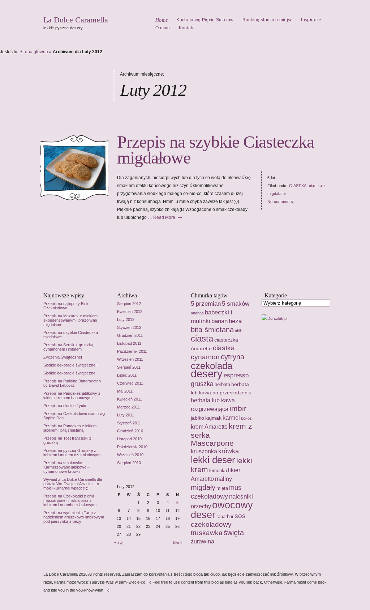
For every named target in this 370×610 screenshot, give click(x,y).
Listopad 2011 (129, 343)
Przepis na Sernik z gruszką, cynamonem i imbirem (68, 347)
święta (234, 533)
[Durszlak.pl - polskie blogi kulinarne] (274, 318)
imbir (237, 408)
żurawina (202, 541)
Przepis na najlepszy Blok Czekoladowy (66, 305)
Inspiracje (311, 19)
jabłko (197, 418)
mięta (222, 488)
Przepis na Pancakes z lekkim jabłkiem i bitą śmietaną (69, 428)
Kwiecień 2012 (129, 311)
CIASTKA (297, 185)
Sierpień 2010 (129, 463)
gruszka (202, 383)
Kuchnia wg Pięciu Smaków (204, 19)
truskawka (207, 533)
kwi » (177, 542)
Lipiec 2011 (127, 375)
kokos (246, 418)
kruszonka (204, 451)
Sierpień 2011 (129, 367)
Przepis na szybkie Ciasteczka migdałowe (215, 149)
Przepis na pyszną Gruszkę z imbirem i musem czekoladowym (71, 452)
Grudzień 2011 (130, 335)
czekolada (211, 366)
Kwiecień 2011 (129, 399)
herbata (222, 384)
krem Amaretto (209, 426)
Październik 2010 (132, 447)
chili (238, 331)
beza (235, 321)
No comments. (280, 201)
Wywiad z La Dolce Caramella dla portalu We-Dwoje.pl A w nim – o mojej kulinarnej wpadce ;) (72, 483)
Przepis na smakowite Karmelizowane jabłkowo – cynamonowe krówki (66, 467)
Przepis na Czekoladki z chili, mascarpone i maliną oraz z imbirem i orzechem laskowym (69, 500)
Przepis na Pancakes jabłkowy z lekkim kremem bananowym (71, 395)
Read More (168, 217)
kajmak (213, 418)
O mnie (162, 27)
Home (161, 20)
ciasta (202, 338)
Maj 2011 (125, 391)
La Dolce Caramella (75, 19)
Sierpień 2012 (129, 303)
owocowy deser (222, 510)
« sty (118, 542)
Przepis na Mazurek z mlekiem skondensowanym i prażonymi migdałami (70, 320)
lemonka (218, 470)
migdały (203, 487)
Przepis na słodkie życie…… (68, 405)
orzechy (201, 506)
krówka (228, 451)
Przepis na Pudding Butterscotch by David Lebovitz (72, 383)
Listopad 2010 (129, 439)
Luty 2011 (125, 415)
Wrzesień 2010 (130, 455)
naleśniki (241, 496)
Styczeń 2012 (129, 327)
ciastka (224, 348)
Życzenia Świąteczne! (62, 357)
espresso (236, 375)
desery (207, 374)
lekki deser (213, 459)
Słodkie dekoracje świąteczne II (71, 365)
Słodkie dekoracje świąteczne (69, 373)
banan (219, 321)
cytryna (232, 357)
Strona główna (34, 51)
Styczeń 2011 (129, 423)
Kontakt (186, 27)
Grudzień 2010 (130, 431)
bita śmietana (212, 329)
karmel (231, 417)
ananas (197, 313)
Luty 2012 (125, 319)
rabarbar (224, 516)
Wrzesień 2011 (130, 359)
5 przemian (206, 303)
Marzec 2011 (128, 407)
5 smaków (235, 303)
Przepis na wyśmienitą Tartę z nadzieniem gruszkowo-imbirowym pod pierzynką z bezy (73, 517)
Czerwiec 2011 (130, 383)
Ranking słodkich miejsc (267, 19)
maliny (223, 478)
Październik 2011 (132, 351)
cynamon (205, 357)
